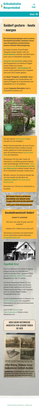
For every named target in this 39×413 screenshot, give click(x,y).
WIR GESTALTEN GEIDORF (22, 201)
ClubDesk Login (28, 405)
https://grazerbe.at (10, 312)
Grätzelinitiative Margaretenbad (12, 5)
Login (33, 7)
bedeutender (22, 139)
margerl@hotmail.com (12, 238)
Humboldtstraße (10, 54)
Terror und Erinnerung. (19, 166)
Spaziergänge (23, 68)
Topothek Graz (11, 264)
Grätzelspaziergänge (23, 205)
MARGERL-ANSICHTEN (17, 276)
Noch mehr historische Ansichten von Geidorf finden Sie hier (19, 325)
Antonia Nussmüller (11, 301)
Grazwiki (16, 310)
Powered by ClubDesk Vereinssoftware (15, 405)
